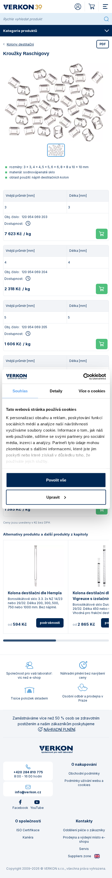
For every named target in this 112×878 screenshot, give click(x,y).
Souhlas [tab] (20, 391)
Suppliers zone (80, 856)
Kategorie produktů (20, 31)
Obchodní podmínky (84, 773)
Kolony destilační (20, 44)
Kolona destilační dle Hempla (35, 593)
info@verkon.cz (28, 792)
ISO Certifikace (28, 830)
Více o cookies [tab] (92, 391)
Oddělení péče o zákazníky (84, 830)
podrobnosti (50, 623)
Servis (84, 849)
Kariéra (28, 837)
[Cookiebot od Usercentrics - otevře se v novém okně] (83, 376)
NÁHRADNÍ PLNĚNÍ (59, 729)
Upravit (53, 497)
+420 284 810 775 (28, 772)
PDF (102, 44)
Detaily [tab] (56, 391)
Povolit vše (56, 480)
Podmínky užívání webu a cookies (84, 783)
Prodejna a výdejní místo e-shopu (84, 839)
